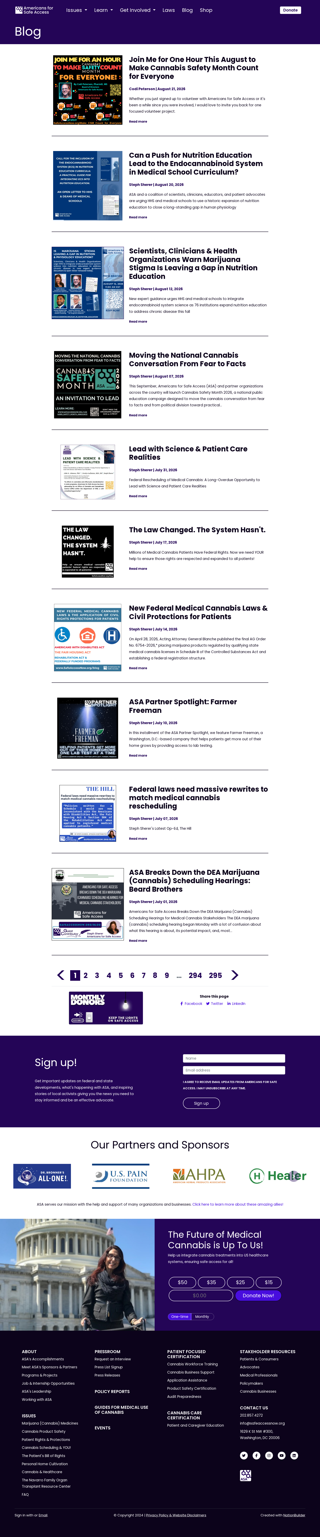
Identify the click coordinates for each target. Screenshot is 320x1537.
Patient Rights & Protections (46, 1439)
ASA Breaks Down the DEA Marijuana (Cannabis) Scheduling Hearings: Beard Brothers (194, 880)
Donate (290, 10)
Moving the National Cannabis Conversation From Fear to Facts (187, 359)
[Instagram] (269, 1455)
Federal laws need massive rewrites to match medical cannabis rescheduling (198, 797)
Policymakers (251, 1383)
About (29, 1352)
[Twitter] (244, 1455)
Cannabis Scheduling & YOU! (46, 1447)
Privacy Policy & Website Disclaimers (176, 1515)
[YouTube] (282, 1455)
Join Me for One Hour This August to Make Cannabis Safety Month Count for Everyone (193, 68)
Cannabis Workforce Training (192, 1364)
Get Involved (136, 10)
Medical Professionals (259, 1375)
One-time (179, 1316)
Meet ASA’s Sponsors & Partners (49, 1367)
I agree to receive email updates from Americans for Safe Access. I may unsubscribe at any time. (230, 1085)
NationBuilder (294, 1515)
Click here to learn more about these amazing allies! (237, 1204)
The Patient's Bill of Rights (43, 1455)
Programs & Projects (39, 1375)
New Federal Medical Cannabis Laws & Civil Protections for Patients (198, 612)
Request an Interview (113, 1359)
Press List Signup (109, 1367)
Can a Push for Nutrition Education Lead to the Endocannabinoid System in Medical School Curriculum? (196, 163)
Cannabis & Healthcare (42, 1471)
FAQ (25, 1494)
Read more (138, 121)
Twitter (216, 1003)
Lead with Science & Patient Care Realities (188, 453)
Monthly (202, 1316)
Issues (74, 10)
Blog (187, 10)
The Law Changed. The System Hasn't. (197, 530)
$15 (269, 1282)
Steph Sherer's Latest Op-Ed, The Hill (160, 828)
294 (195, 975)
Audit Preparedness (184, 1396)
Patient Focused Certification (186, 1354)
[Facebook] (256, 1455)
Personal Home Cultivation (45, 1463)
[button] (26, 1176)
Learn (101, 10)
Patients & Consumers (259, 1359)
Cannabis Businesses (258, 1391)
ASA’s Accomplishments (43, 1359)
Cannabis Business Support (190, 1372)
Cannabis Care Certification (184, 1415)
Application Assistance (187, 1380)
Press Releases (107, 1375)
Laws (169, 10)
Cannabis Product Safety (44, 1431)
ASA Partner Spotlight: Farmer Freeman (183, 706)
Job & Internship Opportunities (48, 1383)
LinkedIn (238, 1003)
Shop (206, 10)
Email (43, 1515)
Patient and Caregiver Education (195, 1425)
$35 (211, 1282)
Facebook (193, 1003)
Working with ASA (37, 1399)
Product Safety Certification (191, 1388)
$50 (182, 1282)
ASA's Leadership (36, 1391)
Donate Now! (258, 1295)
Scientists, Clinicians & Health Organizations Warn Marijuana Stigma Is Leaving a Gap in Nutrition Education (193, 263)
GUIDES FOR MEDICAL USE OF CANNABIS (121, 1409)
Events (102, 1428)
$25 (240, 1282)
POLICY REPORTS (112, 1392)
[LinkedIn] (294, 1455)
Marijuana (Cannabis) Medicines (50, 1423)
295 (215, 975)
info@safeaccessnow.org (262, 1423)
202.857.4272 (251, 1415)
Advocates (249, 1367)
